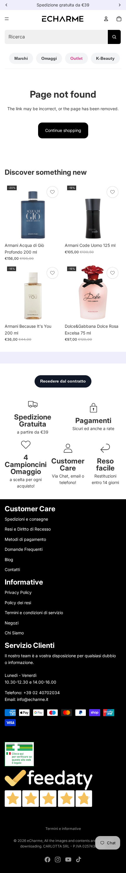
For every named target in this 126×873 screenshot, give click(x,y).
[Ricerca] (114, 37)
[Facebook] (47, 859)
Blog (9, 559)
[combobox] (63, 37)
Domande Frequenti (23, 549)
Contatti (12, 569)
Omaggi (49, 58)
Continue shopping (63, 130)
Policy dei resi (18, 602)
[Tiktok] (78, 859)
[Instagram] (57, 859)
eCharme (34, 840)
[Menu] (6, 19)
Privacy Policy (18, 592)
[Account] (106, 18)
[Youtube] (68, 859)
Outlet (76, 58)
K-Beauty (105, 58)
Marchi (21, 58)
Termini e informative (63, 828)
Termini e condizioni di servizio (34, 612)
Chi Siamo (14, 632)
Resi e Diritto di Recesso (28, 529)
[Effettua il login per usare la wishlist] (52, 192)
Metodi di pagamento (25, 539)
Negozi (11, 622)
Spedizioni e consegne (26, 519)
